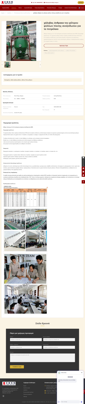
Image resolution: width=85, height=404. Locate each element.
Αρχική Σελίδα (5, 7)
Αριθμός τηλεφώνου (14, 344)
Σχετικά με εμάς (28, 7)
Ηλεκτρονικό (46, 344)
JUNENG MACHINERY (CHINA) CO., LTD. (39, 401)
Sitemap (25, 396)
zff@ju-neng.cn (54, 2)
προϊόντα (25, 390)
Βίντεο (20, 7)
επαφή (60, 7)
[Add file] (59, 401)
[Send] (82, 401)
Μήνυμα (12, 352)
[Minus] (81, 372)
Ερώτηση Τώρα (64, 45)
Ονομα (11, 336)
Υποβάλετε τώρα (17, 366)
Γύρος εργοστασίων (39, 7)
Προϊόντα (14, 7)
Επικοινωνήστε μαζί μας (28, 392)
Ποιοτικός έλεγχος (51, 7)
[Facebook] (3, 396)
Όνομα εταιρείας (46, 336)
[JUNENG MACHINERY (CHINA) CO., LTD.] (7, 2)
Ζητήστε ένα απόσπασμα (71, 7)
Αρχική (24, 385)
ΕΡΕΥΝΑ (81, 2)
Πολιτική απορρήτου (27, 394)
